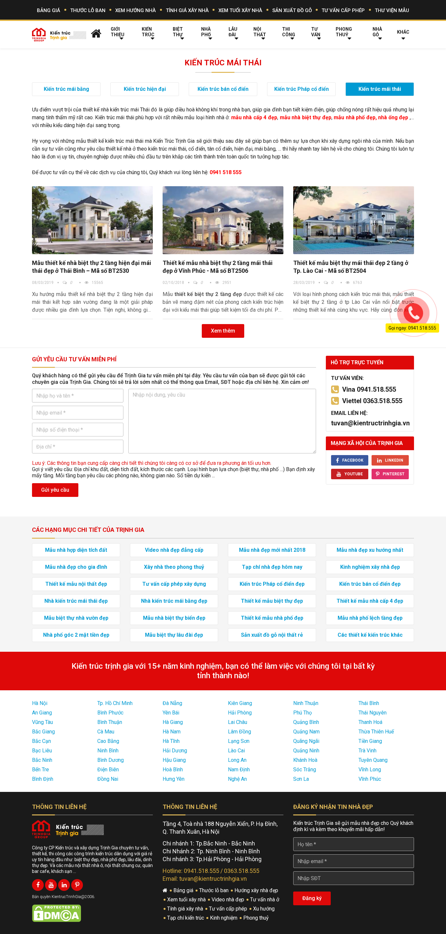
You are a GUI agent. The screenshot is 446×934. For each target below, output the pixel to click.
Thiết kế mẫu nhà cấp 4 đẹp (370, 601)
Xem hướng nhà (135, 10)
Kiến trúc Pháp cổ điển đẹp (272, 584)
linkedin (394, 460)
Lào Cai (236, 750)
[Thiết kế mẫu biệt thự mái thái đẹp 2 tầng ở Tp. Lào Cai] (353, 220)
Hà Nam (172, 732)
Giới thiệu (117, 31)
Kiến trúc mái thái (379, 89)
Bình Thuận (109, 722)
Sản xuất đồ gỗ (292, 10)
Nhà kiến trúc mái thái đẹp (76, 601)
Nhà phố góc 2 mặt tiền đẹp (76, 635)
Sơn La (301, 779)
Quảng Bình (306, 722)
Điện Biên (108, 769)
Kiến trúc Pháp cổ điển (301, 89)
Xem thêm (223, 331)
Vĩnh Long (369, 769)
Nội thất (259, 31)
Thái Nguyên (372, 713)
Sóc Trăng (304, 769)
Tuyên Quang (373, 760)
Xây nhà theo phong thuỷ (174, 567)
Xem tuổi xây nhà (240, 10)
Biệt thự (178, 31)
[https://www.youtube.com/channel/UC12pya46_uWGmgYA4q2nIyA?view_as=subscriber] (51, 885)
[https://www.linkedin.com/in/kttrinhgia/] (64, 885)
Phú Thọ (302, 713)
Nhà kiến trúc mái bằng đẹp (174, 601)
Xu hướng (264, 909)
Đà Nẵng (172, 703)
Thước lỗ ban (87, 10)
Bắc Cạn (41, 741)
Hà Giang (173, 722)
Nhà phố (206, 31)
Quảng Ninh (306, 750)
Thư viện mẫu (392, 10)
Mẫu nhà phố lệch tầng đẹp (370, 618)
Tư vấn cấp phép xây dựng (174, 584)
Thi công (288, 31)
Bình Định (42, 779)
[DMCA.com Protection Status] (56, 913)
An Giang (42, 713)
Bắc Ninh (42, 760)
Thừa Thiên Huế (376, 732)
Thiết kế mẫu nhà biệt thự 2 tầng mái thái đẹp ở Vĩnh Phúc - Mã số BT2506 (218, 266)
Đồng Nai (107, 779)
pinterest (394, 474)
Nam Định (239, 769)
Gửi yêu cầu (55, 490)
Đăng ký (312, 898)
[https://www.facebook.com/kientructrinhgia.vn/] (38, 885)
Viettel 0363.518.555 (372, 401)
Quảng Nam (306, 732)
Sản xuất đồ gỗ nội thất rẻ (272, 635)
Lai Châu (237, 722)
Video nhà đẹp (229, 899)
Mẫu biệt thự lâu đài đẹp (174, 635)
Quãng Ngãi (306, 741)
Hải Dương (175, 750)
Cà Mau (105, 732)
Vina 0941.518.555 (369, 389)
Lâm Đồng (239, 732)
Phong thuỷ (344, 31)
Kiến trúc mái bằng (66, 89)
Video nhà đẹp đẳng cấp (174, 550)
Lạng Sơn (238, 741)
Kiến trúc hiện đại (145, 89)
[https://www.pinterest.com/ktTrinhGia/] (77, 885)
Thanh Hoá (370, 722)
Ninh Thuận (305, 703)
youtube (353, 474)
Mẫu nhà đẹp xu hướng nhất (370, 550)
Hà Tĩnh (171, 741)
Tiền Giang (370, 741)
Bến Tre (40, 769)
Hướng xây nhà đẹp (256, 890)
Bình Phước (110, 713)
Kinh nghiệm (224, 918)
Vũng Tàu (42, 722)
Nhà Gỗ (377, 31)
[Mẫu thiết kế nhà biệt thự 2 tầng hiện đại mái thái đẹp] (92, 220)
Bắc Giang (43, 732)
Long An (237, 760)
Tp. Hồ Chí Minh (115, 703)
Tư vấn (315, 31)
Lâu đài (233, 31)
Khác (403, 32)
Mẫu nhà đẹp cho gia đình (76, 567)
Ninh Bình (108, 750)
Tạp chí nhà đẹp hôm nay (272, 567)
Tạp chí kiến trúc (186, 918)
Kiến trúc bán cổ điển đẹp (370, 584)
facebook (352, 460)
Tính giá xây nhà (187, 10)
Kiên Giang (240, 703)
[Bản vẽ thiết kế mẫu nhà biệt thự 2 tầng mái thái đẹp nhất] (223, 220)
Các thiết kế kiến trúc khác (370, 635)
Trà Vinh (367, 750)
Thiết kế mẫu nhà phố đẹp (272, 618)
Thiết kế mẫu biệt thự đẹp (272, 601)
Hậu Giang (174, 760)
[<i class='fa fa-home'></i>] (96, 33)
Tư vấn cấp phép (343, 10)
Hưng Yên (173, 779)
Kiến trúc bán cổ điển (223, 89)
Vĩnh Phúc (369, 779)
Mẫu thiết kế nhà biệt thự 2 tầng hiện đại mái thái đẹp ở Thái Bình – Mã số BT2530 (91, 266)
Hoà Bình (173, 769)
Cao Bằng (108, 741)
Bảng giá (48, 10)
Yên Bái (171, 713)
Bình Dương (110, 760)
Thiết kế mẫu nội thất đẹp (76, 584)
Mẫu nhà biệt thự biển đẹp (174, 618)
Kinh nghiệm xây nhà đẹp (370, 567)
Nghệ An (237, 779)
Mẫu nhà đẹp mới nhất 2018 (272, 550)
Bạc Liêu (42, 750)
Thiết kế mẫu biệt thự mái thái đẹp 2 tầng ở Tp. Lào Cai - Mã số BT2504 (350, 266)
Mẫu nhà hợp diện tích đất (76, 550)
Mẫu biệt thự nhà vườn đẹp (76, 618)
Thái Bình (368, 703)
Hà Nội (39, 703)
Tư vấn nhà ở (265, 899)
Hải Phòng (240, 713)
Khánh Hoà (305, 760)
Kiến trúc (148, 31)
